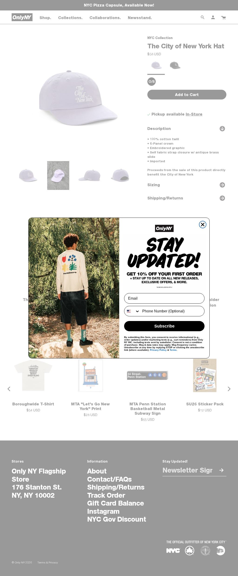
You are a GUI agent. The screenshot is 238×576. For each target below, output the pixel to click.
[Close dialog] (202, 224)
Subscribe (164, 326)
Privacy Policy (158, 350)
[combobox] (132, 311)
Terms (173, 350)
